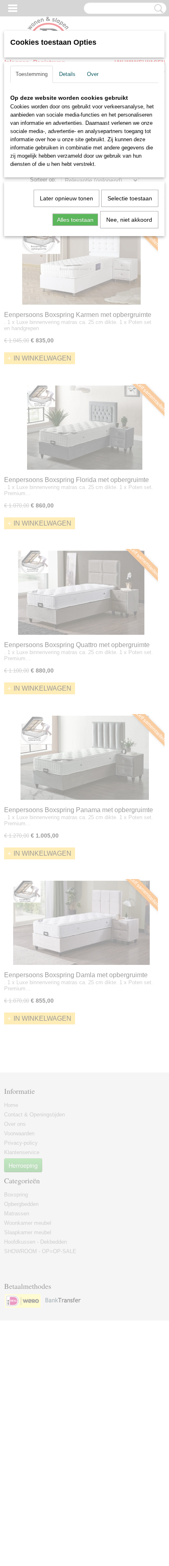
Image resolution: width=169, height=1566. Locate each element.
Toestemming (32, 74)
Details (67, 74)
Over (92, 74)
